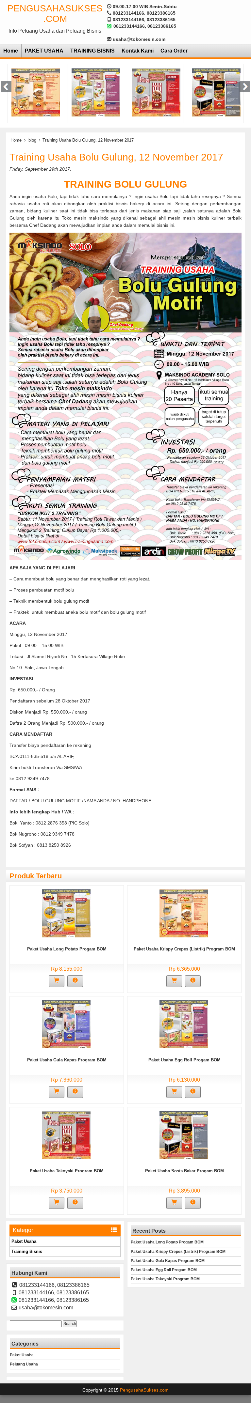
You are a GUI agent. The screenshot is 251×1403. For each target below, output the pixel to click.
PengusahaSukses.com (55, 13)
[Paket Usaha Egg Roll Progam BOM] (35, 91)
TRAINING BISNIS (92, 51)
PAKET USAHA (44, 51)
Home (10, 51)
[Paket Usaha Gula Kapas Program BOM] (66, 1023)
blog (32, 140)
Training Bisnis (26, 1251)
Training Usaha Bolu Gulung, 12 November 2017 (116, 157)
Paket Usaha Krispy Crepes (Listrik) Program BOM (184, 949)
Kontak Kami (138, 51)
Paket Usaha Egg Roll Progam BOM (184, 1059)
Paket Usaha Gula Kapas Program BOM (67, 1059)
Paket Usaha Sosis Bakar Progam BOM (184, 1170)
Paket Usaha (23, 1241)
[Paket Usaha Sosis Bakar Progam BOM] (156, 91)
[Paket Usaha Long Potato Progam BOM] (66, 913)
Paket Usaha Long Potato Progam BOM (67, 949)
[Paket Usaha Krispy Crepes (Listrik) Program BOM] (183, 913)
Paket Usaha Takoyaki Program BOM (67, 1170)
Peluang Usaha (24, 1364)
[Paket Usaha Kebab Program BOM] (216, 91)
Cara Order (174, 51)
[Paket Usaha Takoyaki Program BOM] (96, 91)
